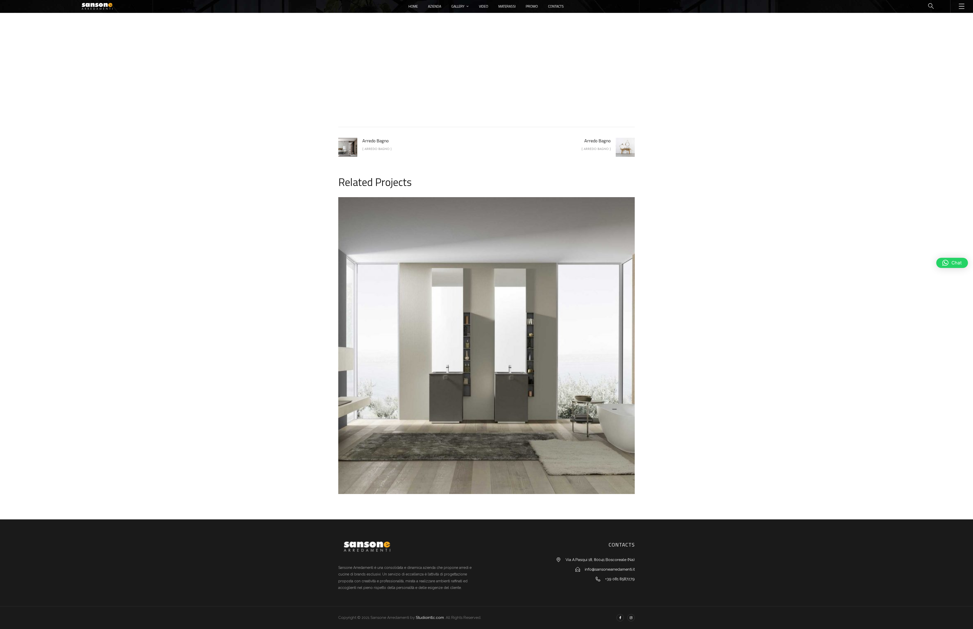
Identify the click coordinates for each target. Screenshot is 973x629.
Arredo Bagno (491, 84)
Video (483, 6)
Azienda (434, 6)
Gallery (457, 6)
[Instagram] (631, 617)
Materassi (507, 6)
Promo (532, 6)
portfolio (462, 84)
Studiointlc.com (430, 617)
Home (413, 6)
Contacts (556, 6)
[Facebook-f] (620, 617)
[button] (952, 263)
